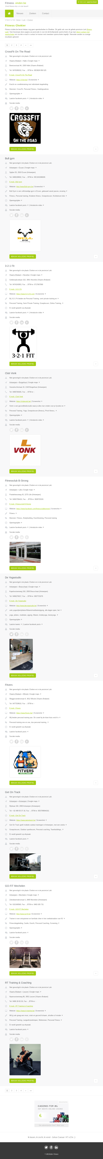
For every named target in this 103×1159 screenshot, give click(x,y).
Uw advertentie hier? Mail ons (51, 1125)
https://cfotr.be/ (21, 80)
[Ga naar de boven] (96, 149)
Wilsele (25, 694)
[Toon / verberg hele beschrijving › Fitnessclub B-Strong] (51, 513)
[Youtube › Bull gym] (27, 215)
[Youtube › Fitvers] (27, 742)
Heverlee (26, 275)
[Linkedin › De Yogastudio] (22, 634)
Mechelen (22, 895)
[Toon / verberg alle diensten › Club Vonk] (51, 410)
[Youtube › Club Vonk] (27, 430)
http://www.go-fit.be (23, 914)
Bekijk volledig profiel (22, 149)
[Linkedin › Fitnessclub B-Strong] (22, 537)
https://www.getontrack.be (25, 820)
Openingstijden (15, 94)
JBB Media (49, 1154)
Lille (20, 490)
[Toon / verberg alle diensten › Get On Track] (51, 829)
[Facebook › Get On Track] (17, 849)
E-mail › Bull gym (15, 182)
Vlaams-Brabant (15, 61)
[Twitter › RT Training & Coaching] (11, 1039)
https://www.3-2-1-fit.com (25, 294)
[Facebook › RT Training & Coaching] (17, 1039)
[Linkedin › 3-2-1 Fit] (22, 322)
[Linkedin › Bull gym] (22, 215)
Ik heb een (87, 2)
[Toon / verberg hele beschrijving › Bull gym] (51, 191)
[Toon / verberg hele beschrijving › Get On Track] (51, 825)
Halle (25, 61)
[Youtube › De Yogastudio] (27, 634)
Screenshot (34, 80)
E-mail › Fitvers (15, 708)
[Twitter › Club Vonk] (11, 430)
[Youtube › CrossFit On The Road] (27, 108)
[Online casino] (53, 1102)
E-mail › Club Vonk (16, 397)
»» (31, 45)
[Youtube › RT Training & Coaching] (27, 1039)
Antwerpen (13, 168)
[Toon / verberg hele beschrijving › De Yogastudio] (51, 610)
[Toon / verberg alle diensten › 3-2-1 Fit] (51, 303)
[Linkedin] (56, 1147)
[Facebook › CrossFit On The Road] (17, 108)
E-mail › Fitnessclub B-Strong (20, 504)
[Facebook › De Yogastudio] (17, 634)
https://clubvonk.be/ (23, 401)
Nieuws (19, 13)
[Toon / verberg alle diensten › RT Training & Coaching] (51, 1020)
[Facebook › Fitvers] (17, 742)
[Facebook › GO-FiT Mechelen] (17, 942)
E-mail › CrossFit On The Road (20, 75)
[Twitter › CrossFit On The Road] (11, 108)
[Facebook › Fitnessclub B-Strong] (17, 537)
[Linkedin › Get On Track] (22, 849)
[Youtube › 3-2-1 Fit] (27, 322)
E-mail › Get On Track (17, 815)
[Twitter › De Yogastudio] (11, 634)
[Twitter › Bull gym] (11, 215)
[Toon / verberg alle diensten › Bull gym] (51, 196)
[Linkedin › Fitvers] (22, 742)
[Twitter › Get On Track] (11, 849)
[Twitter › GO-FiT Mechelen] (11, 942)
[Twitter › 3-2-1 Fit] (11, 322)
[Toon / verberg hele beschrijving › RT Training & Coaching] (51, 1015)
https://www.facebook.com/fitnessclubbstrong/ (33, 509)
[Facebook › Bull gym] (17, 215)
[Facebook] (51, 1147)
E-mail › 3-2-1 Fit (15, 289)
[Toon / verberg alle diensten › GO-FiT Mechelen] (51, 923)
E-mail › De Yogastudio (17, 601)
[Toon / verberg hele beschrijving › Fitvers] (51, 717)
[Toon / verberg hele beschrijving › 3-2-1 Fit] (51, 298)
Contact (45, 13)
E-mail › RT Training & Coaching (21, 1006)
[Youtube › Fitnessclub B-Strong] (27, 537)
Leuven (25, 992)
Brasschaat (23, 587)
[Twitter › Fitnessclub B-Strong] (11, 537)
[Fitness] (9, 13)
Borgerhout (23, 382)
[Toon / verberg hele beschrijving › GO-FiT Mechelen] (51, 918)
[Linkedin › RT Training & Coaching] (22, 1039)
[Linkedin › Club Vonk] (22, 430)
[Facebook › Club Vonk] (17, 430)
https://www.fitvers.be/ (24, 713)
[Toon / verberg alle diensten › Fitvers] (51, 722)
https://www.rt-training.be (25, 1011)
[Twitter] (46, 1147)
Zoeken (32, 13)
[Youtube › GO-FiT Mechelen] (27, 942)
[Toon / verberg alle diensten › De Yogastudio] (51, 615)
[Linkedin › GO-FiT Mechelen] (22, 942)
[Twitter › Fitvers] (11, 742)
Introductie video (37, 98)
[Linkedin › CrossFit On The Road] (22, 108)
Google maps (34, 61)
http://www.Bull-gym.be (24, 187)
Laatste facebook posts (19, 98)
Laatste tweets (15, 624)
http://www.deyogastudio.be (26, 606)
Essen (21, 168)
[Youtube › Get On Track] (27, 849)
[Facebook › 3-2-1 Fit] (17, 322)
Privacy (56, 1154)
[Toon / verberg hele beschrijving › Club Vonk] (51, 406)
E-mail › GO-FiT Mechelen (19, 909)
